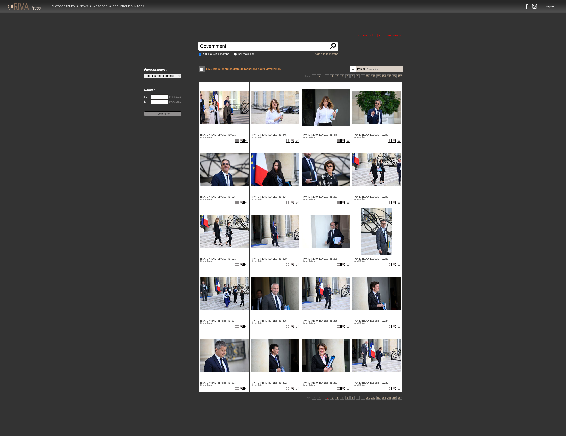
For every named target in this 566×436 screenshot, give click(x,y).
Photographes (63, 6)
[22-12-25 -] (224, 123)
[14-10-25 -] (376, 123)
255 (389, 76)
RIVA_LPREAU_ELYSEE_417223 (218, 382)
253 (379, 76)
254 (384, 76)
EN (552, 6)
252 (373, 76)
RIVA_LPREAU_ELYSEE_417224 (370, 320)
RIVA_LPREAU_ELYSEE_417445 (319, 134)
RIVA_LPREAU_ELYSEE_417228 (370, 258)
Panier (367, 69)
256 (394, 76)
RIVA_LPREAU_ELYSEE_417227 (218, 320)
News (84, 6)
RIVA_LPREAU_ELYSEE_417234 (269, 196)
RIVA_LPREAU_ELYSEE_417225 (319, 320)
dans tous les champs (216, 54)
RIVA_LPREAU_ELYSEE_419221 (218, 134)
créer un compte (390, 35)
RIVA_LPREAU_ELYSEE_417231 (218, 258)
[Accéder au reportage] (237, 141)
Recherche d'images (128, 6)
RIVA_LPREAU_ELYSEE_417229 (319, 258)
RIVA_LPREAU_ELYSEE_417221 (319, 382)
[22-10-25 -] (274, 123)
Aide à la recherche (326, 54)
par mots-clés (246, 54)
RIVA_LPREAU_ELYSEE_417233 (319, 196)
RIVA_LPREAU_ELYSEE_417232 (370, 196)
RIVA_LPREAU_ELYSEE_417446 (269, 134)
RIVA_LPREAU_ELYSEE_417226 (269, 320)
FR (547, 6)
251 (368, 76)
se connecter (367, 35)
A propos (100, 6)
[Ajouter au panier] (247, 141)
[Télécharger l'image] (242, 141)
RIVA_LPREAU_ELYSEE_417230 (269, 258)
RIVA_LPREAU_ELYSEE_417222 (269, 382)
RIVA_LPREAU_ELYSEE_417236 (370, 134)
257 (400, 76)
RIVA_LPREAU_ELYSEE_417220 (370, 382)
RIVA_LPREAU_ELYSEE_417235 (218, 196)
